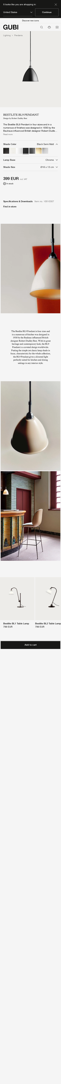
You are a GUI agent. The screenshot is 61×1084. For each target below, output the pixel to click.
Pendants (18, 35)
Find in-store (9, 206)
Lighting (7, 35)
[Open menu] (57, 27)
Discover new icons (30, 20)
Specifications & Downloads (18, 201)
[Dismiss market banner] (56, 4)
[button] (49, 27)
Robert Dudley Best (19, 118)
